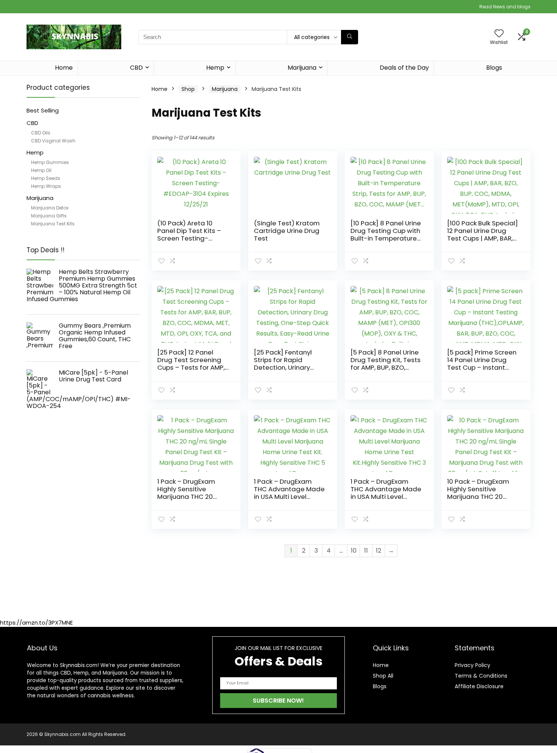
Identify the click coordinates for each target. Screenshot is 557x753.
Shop (188, 89)
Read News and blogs (504, 6)
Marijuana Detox (50, 208)
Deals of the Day (404, 67)
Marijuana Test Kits (53, 223)
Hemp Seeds (45, 178)
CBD (136, 67)
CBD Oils (40, 133)
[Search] (349, 37)
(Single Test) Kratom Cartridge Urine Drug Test (287, 231)
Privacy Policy (472, 665)
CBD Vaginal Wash (53, 140)
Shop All (383, 676)
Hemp (215, 67)
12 (378, 550)
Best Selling (43, 110)
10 (354, 550)
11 (366, 550)
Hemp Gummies (50, 162)
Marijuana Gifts (49, 215)
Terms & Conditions (481, 676)
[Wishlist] (499, 34)
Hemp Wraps (46, 186)
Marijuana (302, 67)
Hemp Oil (41, 170)
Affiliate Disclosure (479, 686)
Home (64, 67)
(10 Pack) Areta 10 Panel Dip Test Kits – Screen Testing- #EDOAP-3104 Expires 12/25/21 (191, 238)
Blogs (494, 67)
